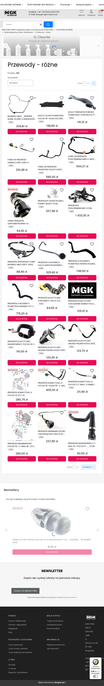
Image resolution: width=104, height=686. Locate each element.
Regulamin (13, 628)
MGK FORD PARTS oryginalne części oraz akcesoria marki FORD (27, 30)
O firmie (12, 668)
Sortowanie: (13, 77)
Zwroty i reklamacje (17, 621)
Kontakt (11, 665)
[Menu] (99, 659)
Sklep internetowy (51, 682)
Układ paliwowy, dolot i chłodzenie (18, 32)
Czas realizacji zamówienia (20, 652)
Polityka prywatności (56, 645)
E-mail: (43, 14)
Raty (10, 632)
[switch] (95, 676)
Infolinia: (44, 12)
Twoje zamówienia (55, 621)
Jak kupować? (53, 648)
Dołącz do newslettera (25, 591)
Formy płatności (15, 645)
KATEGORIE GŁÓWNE (64, 30)
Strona (80, 83)
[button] (48, 24)
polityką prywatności (69, 597)
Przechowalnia (53, 628)
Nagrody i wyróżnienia (18, 672)
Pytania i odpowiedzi (17, 624)
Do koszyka (21, 131)
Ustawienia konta (54, 624)
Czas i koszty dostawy (18, 648)
